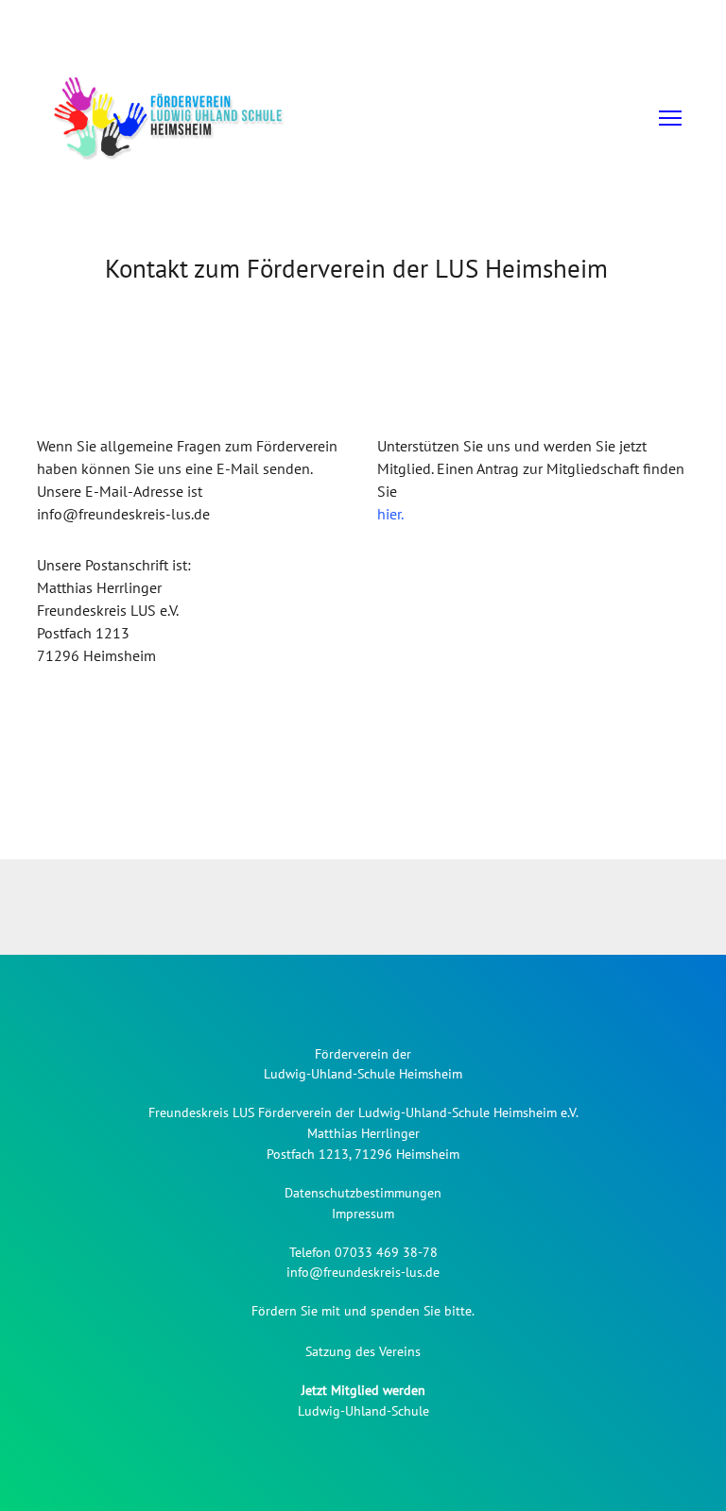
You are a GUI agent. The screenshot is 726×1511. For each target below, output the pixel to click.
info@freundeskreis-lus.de (363, 1272)
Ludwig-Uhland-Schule (363, 1410)
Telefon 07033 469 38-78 (363, 1252)
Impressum (363, 1213)
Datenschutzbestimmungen (363, 1192)
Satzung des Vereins (363, 1351)
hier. (390, 513)
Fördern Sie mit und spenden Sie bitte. (363, 1310)
